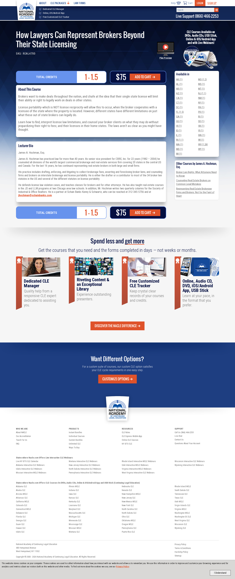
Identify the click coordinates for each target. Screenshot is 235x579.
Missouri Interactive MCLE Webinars (31, 472)
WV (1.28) (203, 144)
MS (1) (201, 84)
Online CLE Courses (130, 440)
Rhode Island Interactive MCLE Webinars (139, 461)
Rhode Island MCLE (183, 486)
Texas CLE (179, 498)
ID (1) (178, 130)
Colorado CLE (21, 505)
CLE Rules (126, 432)
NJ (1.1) (202, 93)
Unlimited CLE (75, 444)
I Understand (220, 572)
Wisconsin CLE (181, 524)
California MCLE (22, 501)
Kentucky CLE (74, 501)
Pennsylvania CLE (129, 528)
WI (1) (201, 139)
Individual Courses (77, 436)
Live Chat (178, 436)
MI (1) (179, 153)
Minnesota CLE (75, 520)
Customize (115, 379)
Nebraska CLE (128, 486)
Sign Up (211, 3)
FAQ (17, 444)
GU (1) (179, 121)
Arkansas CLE (22, 498)
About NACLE (21, 432)
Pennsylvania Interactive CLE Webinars (85, 472)
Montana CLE (74, 532)
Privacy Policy (122, 566)
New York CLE (128, 505)
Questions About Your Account (187, 443)
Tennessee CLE (181, 494)
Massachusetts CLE (77, 513)
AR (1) (179, 88)
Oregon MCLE (127, 524)
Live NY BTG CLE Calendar (27, 461)
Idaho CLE (20, 532)
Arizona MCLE (22, 494)
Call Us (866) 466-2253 (184, 432)
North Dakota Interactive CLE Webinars (85, 469)
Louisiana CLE (75, 505)
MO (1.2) (202, 79)
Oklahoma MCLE (129, 520)
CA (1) (179, 98)
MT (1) (201, 88)
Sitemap (178, 556)
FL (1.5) (180, 112)
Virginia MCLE (180, 509)
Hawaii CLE (20, 528)
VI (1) (201, 130)
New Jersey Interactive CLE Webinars (84, 465)
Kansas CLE (74, 498)
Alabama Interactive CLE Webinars (30, 465)
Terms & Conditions (183, 548)
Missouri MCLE (75, 528)
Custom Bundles (76, 440)
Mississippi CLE (75, 524)
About (42, 3)
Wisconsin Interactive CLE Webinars (190, 461)
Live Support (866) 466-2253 (197, 16)
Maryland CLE (74, 509)
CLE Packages (58, 3)
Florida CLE (21, 517)
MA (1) (179, 144)
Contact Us (179, 439)
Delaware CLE (22, 513)
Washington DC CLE (183, 517)
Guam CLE (20, 524)
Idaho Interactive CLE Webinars (29, 469)
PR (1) (201, 112)
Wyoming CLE (180, 528)
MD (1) (179, 149)
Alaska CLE (20, 490)
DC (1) (179, 107)
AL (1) (179, 84)
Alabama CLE (21, 486)
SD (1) (201, 121)
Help (173, 3)
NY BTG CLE (127, 444)
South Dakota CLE (182, 490)
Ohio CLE (125, 517)
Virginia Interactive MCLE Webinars (136, 469)
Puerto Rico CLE (128, 532)
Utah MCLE (179, 501)
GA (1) (179, 116)
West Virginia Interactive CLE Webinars (138, 472)
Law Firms (80, 3)
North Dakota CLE (129, 513)
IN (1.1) (179, 139)
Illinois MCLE (74, 486)
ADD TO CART (143, 76)
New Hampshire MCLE (131, 494)
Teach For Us (21, 440)
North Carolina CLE (129, 509)
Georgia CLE (21, 520)
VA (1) (201, 125)
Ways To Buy (74, 447)
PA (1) (201, 107)
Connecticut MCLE (23, 509)
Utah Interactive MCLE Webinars (135, 465)
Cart (190, 3)
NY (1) (201, 102)
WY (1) (201, 149)
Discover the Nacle (116, 325)
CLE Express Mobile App (132, 436)
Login (200, 3)
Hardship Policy (181, 552)
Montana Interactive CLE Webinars (83, 461)
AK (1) (179, 79)
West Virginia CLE (182, 520)
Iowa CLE (72, 494)
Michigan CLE (74, 517)
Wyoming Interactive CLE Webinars (189, 465)
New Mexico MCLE (129, 501)
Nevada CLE (127, 490)
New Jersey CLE (128, 498)
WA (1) (201, 135)
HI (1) (179, 125)
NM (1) (201, 98)
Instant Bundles (75, 432)
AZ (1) (179, 93)
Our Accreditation (23, 436)
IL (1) (178, 135)
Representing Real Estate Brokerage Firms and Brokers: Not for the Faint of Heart (195, 192)
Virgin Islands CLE (182, 505)
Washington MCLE (182, 513)
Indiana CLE (74, 490)
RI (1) (201, 116)
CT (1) (179, 102)
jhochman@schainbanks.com (35, 195)
